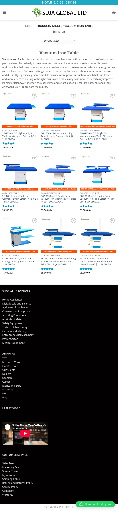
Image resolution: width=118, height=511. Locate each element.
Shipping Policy (11, 479)
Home (28, 26)
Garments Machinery (14, 331)
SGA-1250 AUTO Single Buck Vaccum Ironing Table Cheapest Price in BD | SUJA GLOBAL (96, 136)
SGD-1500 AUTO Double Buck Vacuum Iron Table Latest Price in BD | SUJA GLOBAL (97, 199)
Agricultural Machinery (15, 307)
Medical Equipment (13, 343)
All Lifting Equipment (14, 315)
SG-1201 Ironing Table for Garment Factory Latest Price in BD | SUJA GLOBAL (20, 199)
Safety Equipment (12, 323)
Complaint (8, 490)
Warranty (7, 494)
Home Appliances (12, 299)
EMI (4, 393)
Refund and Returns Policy (17, 483)
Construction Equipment (16, 311)
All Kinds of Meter (12, 319)
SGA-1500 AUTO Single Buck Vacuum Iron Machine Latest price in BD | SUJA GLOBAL (58, 199)
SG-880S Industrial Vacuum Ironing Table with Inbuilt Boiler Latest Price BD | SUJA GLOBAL (96, 261)
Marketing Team (11, 467)
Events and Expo (11, 385)
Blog (4, 397)
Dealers (6, 374)
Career (6, 381)
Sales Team (8, 463)
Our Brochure (10, 366)
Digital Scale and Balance (16, 303)
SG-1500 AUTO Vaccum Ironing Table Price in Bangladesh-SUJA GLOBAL (57, 136)
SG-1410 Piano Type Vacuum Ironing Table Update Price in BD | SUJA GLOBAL (20, 261)
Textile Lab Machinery (14, 327)
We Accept (8, 389)
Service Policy (10, 487)
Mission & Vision (11, 362)
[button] (4, 12)
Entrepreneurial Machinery (17, 335)
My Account (9, 475)
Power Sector (10, 339)
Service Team (10, 471)
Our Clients (8, 370)
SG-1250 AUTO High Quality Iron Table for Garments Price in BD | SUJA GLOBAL (19, 136)
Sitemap (7, 378)
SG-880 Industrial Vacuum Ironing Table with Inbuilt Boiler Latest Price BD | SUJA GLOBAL (58, 261)
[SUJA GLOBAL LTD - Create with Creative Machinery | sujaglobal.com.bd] (59, 12)
